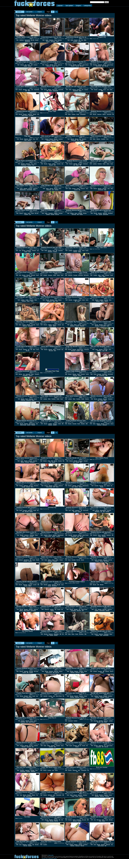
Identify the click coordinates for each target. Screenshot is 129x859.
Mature (104, 64)
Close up (60, 64)
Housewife (36, 89)
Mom (29, 90)
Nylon (32, 486)
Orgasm (81, 140)
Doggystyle (27, 40)
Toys (107, 139)
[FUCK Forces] (34, 6)
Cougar (29, 65)
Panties (52, 214)
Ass (82, 40)
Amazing (34, 250)
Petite (77, 114)
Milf (32, 64)
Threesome (55, 90)
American (28, 163)
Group (45, 89)
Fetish (104, 163)
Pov (32, 163)
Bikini (99, 275)
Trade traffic (51, 855)
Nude (111, 89)
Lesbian (100, 89)
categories (87, 5)
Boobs (36, 40)
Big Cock (51, 350)
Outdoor (35, 64)
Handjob (48, 140)
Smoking (103, 139)
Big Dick (27, 511)
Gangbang (26, 559)
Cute (32, 89)
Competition (83, 114)
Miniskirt (83, 423)
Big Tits (32, 40)
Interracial (109, 114)
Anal (20, 250)
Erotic (83, 299)
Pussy (79, 41)
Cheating (84, 139)
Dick (33, 164)
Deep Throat (85, 64)
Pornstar (79, 89)
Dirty (55, 350)
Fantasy (86, 89)
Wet (102, 721)
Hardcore (21, 40)
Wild (102, 90)
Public (25, 213)
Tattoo (35, 163)
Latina (30, 276)
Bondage (53, 41)
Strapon (48, 41)
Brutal (25, 251)
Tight (100, 820)
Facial (79, 299)
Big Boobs (27, 41)
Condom (29, 164)
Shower (84, 213)
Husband (33, 771)
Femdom (60, 40)
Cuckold (79, 820)
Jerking (28, 424)
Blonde (76, 40)
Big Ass (77, 65)
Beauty (106, 301)
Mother (29, 140)
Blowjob (51, 64)
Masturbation (23, 189)
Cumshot (79, 64)
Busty (55, 64)
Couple (53, 65)
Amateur (46, 139)
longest (78, 5)
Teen (29, 89)
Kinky (83, 250)
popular (60, 5)
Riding (29, 585)
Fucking (26, 214)
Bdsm (47, 40)
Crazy (29, 213)
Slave (57, 41)
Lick (108, 89)
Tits (79, 40)
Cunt (55, 40)
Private (61, 559)
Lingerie (28, 486)
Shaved (73, 65)
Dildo (85, 40)
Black (77, 164)
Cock (62, 584)
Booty (105, 721)
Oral (105, 485)
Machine (82, 325)
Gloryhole (74, 214)
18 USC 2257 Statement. (47, 858)
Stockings (48, 189)
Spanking (60, 250)
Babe (70, 89)
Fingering (50, 213)
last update (69, 5)
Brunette (33, 275)
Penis (56, 770)
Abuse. (55, 858)
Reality (25, 65)
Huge (29, 64)
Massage (79, 610)
